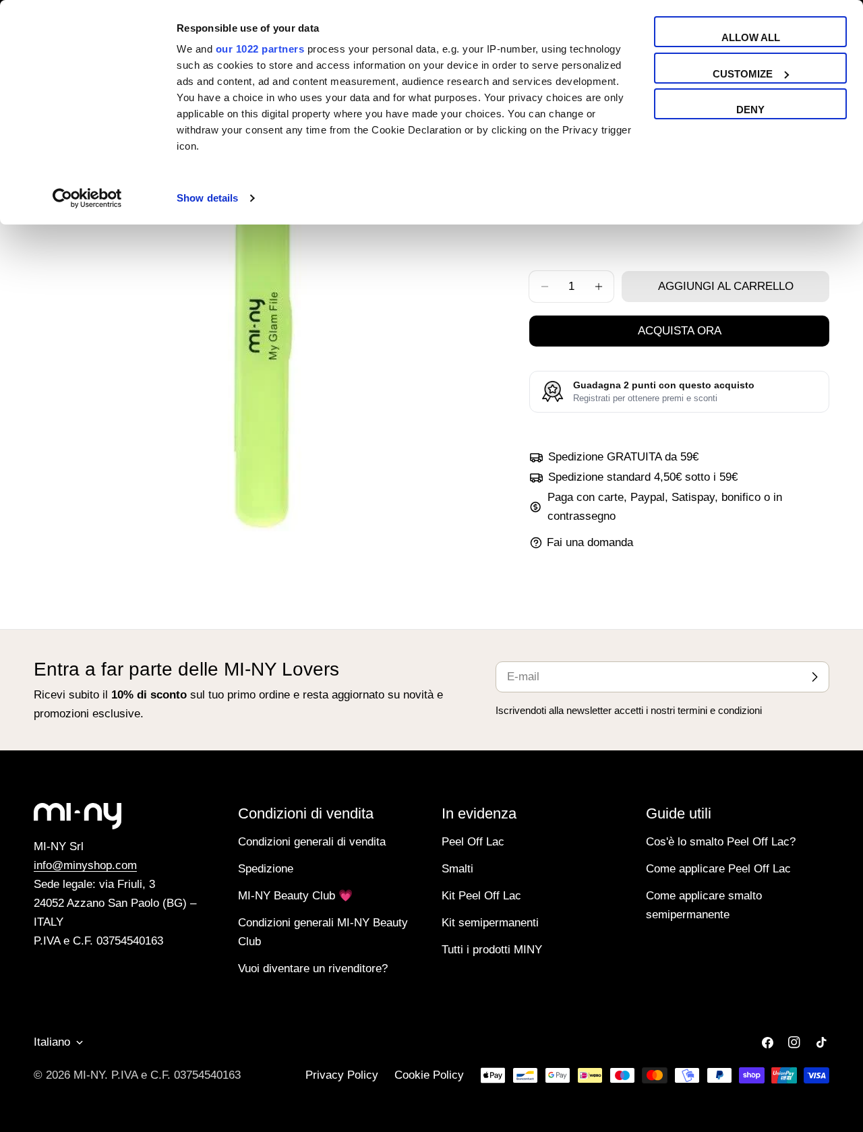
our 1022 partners (260, 49)
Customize (743, 74)
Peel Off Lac (473, 841)
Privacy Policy (341, 1075)
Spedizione (265, 868)
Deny (750, 109)
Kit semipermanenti (490, 922)
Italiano (52, 1042)
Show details (207, 198)
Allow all (750, 37)
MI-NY (89, 1075)
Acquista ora (679, 330)
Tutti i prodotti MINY (492, 949)
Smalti (457, 868)
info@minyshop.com (85, 865)
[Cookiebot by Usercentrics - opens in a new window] (87, 198)
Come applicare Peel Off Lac (718, 868)
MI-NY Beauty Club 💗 (295, 895)
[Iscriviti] (814, 676)
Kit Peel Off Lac (481, 895)
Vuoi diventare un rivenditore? (313, 968)
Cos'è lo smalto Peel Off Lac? (721, 841)
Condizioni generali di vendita (312, 841)
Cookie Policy (429, 1075)
